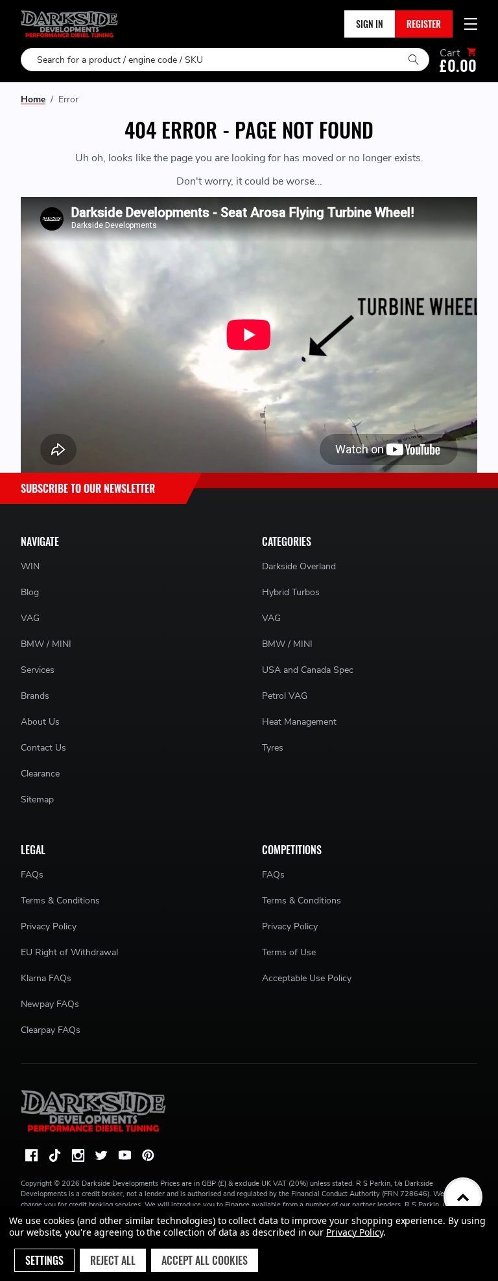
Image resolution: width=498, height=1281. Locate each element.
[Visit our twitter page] (101, 1155)
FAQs (32, 874)
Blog (30, 592)
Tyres (272, 748)
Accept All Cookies (204, 1260)
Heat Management (299, 722)
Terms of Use (289, 952)
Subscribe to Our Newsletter (88, 488)
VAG (30, 618)
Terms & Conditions (60, 900)
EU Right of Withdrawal (69, 952)
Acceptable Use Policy (306, 978)
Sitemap (37, 799)
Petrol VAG (284, 696)
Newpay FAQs (50, 1004)
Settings (44, 1260)
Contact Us (43, 748)
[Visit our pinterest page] (147, 1155)
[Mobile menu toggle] (470, 24)
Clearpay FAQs (50, 1030)
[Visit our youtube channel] (124, 1155)
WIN (30, 566)
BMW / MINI (46, 644)
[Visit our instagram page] (77, 1155)
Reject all (113, 1260)
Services (37, 670)
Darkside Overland (299, 566)
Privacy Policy (49, 926)
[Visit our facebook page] (31, 1155)
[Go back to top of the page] (463, 1196)
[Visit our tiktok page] (54, 1155)
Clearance (40, 773)
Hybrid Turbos (291, 592)
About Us (40, 722)
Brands (35, 696)
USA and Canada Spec (307, 670)
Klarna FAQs (46, 978)
